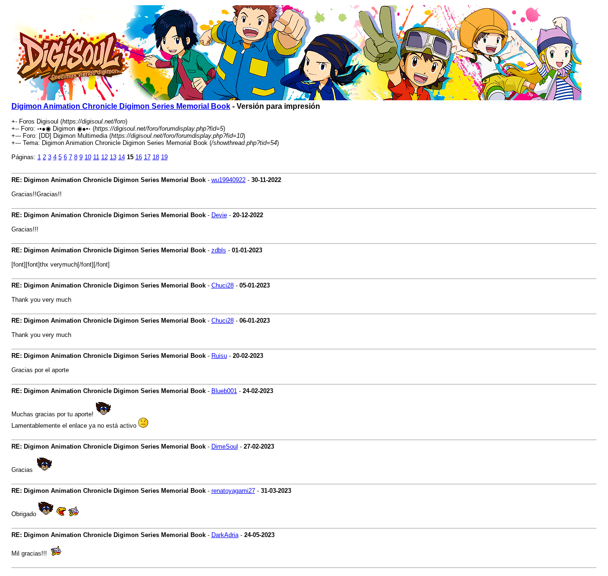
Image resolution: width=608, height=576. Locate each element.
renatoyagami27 (233, 490)
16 (138, 157)
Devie (219, 215)
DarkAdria (224, 534)
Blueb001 (224, 390)
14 (121, 157)
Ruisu (219, 355)
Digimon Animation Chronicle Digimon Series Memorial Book (120, 106)
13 (113, 157)
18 (155, 157)
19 (164, 157)
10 (88, 157)
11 (96, 157)
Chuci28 (222, 285)
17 (147, 157)
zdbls (218, 250)
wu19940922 (228, 179)
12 (104, 157)
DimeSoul (224, 446)
